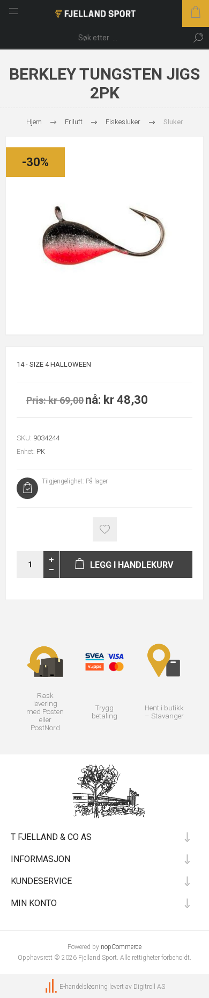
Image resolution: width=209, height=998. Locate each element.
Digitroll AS (149, 986)
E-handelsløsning (83, 986)
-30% (35, 162)
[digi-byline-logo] (51, 986)
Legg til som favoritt (105, 529)
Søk (198, 37)
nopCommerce (121, 947)
